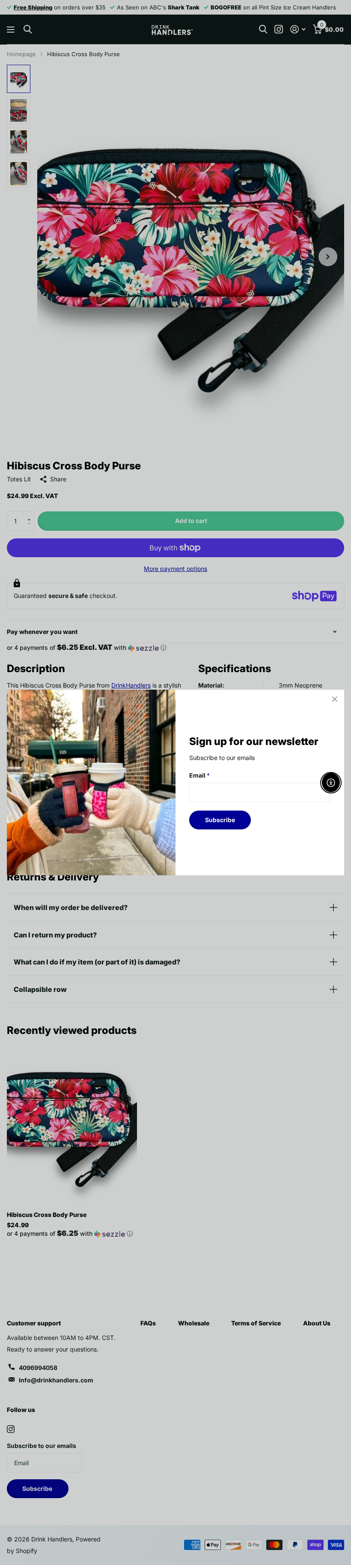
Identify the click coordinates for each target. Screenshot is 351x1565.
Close (334, 699)
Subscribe (220, 819)
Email (199, 775)
